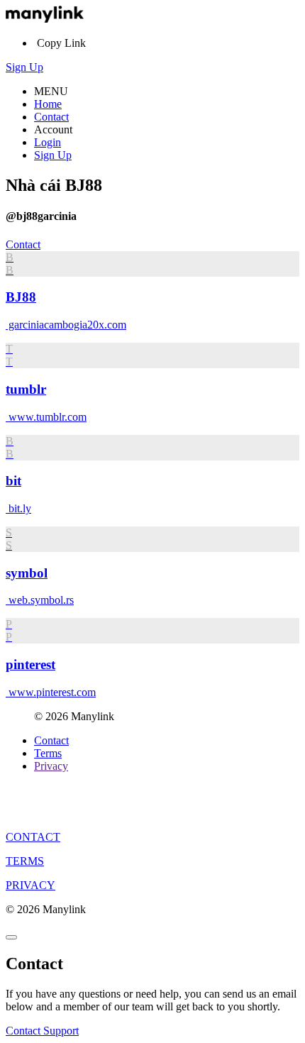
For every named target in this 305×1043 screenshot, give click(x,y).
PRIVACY (30, 885)
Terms (48, 753)
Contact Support (42, 1031)
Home (48, 104)
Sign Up (24, 67)
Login (47, 142)
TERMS (25, 861)
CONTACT (33, 837)
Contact (51, 117)
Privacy (51, 766)
